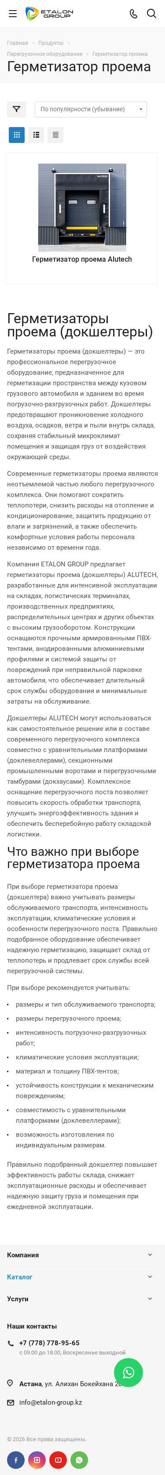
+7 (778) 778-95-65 (49, 1343)
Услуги (18, 1299)
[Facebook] (16, 1460)
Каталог (19, 1277)
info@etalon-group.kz (50, 1402)
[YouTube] (58, 1460)
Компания (23, 1255)
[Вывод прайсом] (55, 135)
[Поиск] (151, 14)
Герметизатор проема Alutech (82, 259)
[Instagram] (37, 1460)
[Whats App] (79, 1460)
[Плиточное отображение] (17, 135)
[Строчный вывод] (36, 135)
